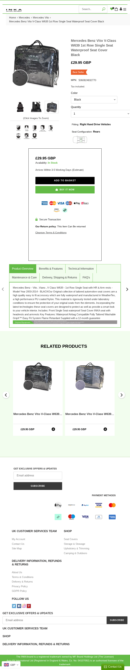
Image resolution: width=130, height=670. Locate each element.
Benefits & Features (51, 268)
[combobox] (93, 9)
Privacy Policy (20, 586)
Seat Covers (71, 539)
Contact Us (18, 543)
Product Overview (22, 268)
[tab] (65, 631)
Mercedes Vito (41, 17)
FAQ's (86, 277)
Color (74, 93)
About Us (17, 572)
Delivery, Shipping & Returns (59, 277)
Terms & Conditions (23, 577)
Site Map (17, 548)
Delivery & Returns (22, 581)
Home (12, 17)
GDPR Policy (19, 590)
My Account (18, 539)
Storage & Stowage (74, 543)
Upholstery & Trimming (76, 548)
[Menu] (124, 9)
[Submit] (103, 9)
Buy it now (67, 189)
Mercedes (24, 17)
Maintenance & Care (24, 277)
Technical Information (81, 268)
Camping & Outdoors (75, 553)
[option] (20, 107)
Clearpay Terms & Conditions (51, 232)
